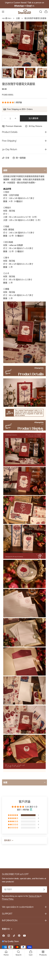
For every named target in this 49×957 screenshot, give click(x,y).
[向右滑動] (41, 44)
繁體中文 (6, 929)
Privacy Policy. (8, 899)
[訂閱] (44, 889)
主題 (18, 18)
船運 (5, 782)
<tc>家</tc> (6, 18)
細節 (5, 170)
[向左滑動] (8, 44)
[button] (8, 102)
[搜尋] (40, 11)
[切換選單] (3, 11)
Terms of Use (34, 896)
